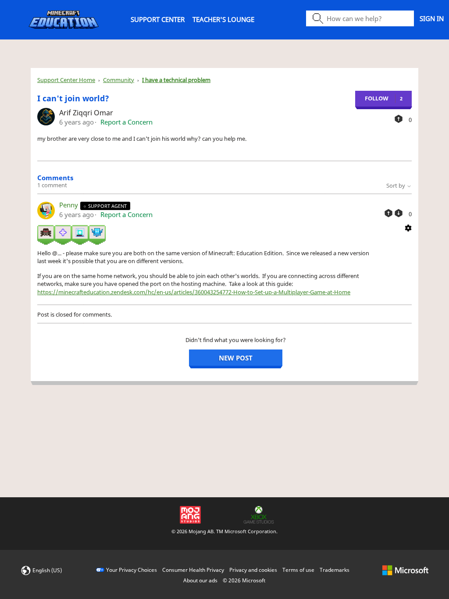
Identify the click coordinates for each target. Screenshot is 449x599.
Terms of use (298, 570)
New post (236, 357)
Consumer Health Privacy (193, 570)
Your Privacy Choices (131, 570)
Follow (376, 98)
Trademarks (334, 570)
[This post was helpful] (398, 118)
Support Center (158, 19)
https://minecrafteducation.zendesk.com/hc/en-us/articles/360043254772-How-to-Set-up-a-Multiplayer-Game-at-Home (193, 292)
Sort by (396, 185)
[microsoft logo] (405, 570)
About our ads (200, 580)
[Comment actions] (408, 227)
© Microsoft (244, 580)
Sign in (432, 18)
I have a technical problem (176, 80)
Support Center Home (66, 80)
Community (118, 80)
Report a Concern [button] (126, 122)
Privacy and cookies (253, 570)
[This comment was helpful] (388, 213)
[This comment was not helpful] (398, 213)
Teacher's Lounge (223, 19)
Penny (69, 204)
